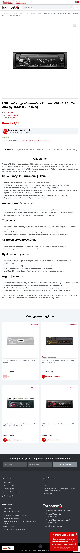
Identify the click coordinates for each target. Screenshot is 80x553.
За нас (46, 482)
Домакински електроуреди (13, 492)
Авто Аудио (14, 13)
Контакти (48, 494)
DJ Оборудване (8, 489)
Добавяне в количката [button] (53, 376)
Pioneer (10, 113)
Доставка (7, 508)
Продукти (5, 13)
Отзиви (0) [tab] (71, 149)
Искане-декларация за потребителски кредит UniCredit (20, 522)
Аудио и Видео (8, 485)
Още (8, 376)
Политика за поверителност (14, 530)
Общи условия (8, 526)
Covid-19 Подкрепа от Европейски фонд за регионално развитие (59, 489)
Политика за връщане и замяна (14, 515)
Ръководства (8, 496)
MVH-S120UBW (13, 115)
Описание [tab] (8, 149)
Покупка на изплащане (11, 518)
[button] (74, 25)
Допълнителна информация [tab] (31, 149)
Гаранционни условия (11, 512)
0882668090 (21, 3)
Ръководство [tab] (55, 149)
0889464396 (8, 3)
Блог (46, 485)
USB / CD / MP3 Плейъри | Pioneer (30, 13)
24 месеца (13, 118)
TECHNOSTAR (41, 550)
